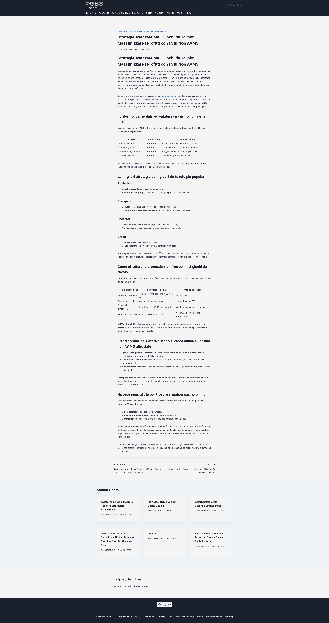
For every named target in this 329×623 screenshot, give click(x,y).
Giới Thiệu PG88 (164, 616)
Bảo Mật (171, 13)
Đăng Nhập (231, 5)
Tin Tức (181, 13)
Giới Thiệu (159, 13)
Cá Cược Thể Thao (121, 13)
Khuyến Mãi (103, 13)
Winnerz (152, 533)
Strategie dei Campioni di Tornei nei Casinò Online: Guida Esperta (209, 537)
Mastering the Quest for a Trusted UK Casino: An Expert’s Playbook (192, 469)
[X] (164, 604)
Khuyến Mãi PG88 (103, 616)
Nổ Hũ (149, 13)
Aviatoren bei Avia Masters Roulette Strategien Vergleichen (117, 505)
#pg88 (200, 616)
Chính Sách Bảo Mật (184, 616)
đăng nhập (127, 586)
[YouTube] (169, 604)
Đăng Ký (240, 5)
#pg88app (230, 616)
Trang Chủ (91, 13)
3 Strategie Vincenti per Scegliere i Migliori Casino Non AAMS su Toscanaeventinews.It (137, 469)
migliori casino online (170, 96)
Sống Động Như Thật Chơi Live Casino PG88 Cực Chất (142, 32)
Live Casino (137, 13)
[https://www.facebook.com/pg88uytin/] (159, 604)
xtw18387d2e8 (126, 49)
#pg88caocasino (213, 616)
